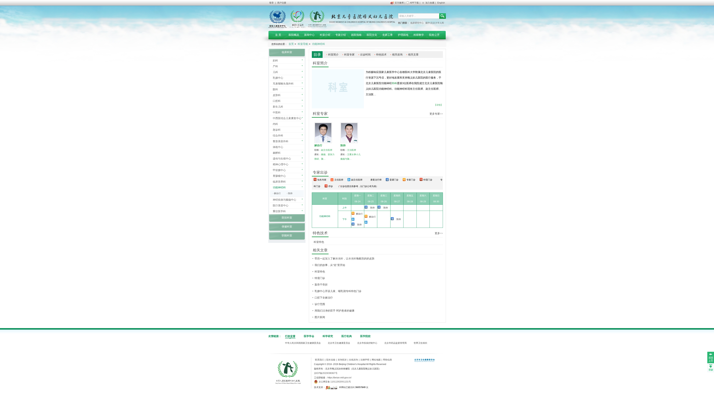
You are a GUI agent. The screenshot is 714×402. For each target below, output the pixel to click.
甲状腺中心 (279, 170)
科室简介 (333, 54)
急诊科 (277, 129)
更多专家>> (436, 113)
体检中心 (278, 147)
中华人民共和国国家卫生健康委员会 (303, 343)
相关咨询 (397, 54)
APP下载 (414, 2)
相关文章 (413, 54)
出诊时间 (365, 54)
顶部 (710, 367)
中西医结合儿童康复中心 (287, 118)
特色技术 (381, 54)
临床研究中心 (417, 23)
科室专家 (349, 54)
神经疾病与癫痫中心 (284, 199)
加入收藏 (429, 2)
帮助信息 (387, 359)
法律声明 (364, 359)
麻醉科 (277, 152)
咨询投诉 (342, 359)
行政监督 (290, 336)
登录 (271, 2)
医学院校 (365, 336)
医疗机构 (346, 336)
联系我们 (319, 359)
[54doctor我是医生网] (331, 387)
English (441, 2)
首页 (291, 43)
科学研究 (328, 336)
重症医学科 (279, 211)
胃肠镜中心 (279, 175)
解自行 (318, 145)
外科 (394, 83)
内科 (275, 123)
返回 (710, 357)
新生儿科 (278, 106)
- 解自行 (277, 193)
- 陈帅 (289, 193)
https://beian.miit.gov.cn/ (339, 377)
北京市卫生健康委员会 (339, 343)
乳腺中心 (278, 77)
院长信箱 (330, 359)
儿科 (275, 72)
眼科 (275, 89)
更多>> (439, 233)
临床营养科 (279, 181)
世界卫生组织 (420, 343)
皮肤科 (277, 95)
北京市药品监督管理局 (395, 343)
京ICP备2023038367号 (325, 373)
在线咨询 (353, 359)
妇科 (275, 60)
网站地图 (376, 359)
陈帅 (343, 145)
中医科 (277, 112)
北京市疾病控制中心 (367, 343)
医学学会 (309, 336)
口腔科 (277, 100)
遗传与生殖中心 (282, 158)
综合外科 (278, 135)
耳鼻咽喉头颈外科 (283, 83)
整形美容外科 (280, 141)
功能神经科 (279, 187)
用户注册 (281, 2)
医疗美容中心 (280, 205)
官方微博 (399, 2)
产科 (275, 66)
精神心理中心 (280, 164)
